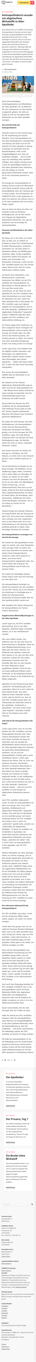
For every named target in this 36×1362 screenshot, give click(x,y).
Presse (4, 1344)
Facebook (5, 1313)
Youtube (4, 1311)
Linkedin (4, 1308)
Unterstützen (24, 3)
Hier (3, 1294)
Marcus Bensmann (10, 69)
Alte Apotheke (7, 12)
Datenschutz (6, 1349)
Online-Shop (6, 1256)
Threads (4, 1315)
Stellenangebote (21, 1287)
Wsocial (4, 1318)
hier (24, 1325)
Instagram (5, 1306)
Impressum (5, 1347)
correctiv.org (7, 3)
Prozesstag (19, 984)
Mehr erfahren (6, 1271)
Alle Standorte (6, 1263)
